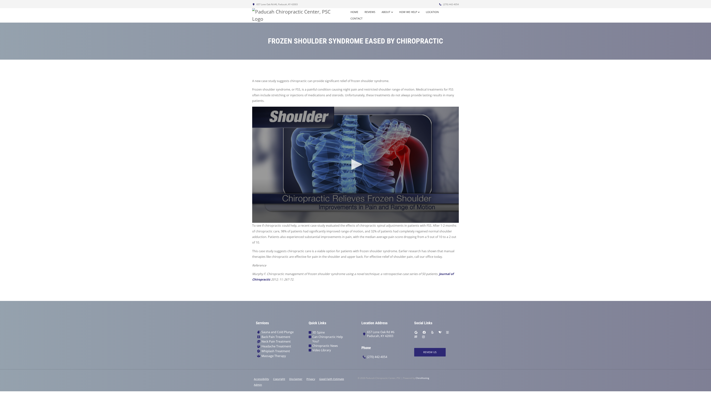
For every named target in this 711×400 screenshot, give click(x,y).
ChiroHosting (422, 378)
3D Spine (318, 332)
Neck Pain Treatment (276, 342)
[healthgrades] (440, 332)
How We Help (408, 12)
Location (432, 12)
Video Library (321, 350)
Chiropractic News (325, 346)
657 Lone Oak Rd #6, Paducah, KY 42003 (277, 4)
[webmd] (447, 332)
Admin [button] (258, 384)
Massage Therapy (273, 356)
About (386, 12)
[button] (355, 164)
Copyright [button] (279, 379)
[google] (416, 332)
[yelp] (432, 332)
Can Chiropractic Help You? (327, 339)
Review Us (430, 352)
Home (354, 12)
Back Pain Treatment (275, 337)
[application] (355, 165)
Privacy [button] (310, 379)
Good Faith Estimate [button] (331, 379)
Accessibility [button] (261, 379)
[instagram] (423, 337)
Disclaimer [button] (295, 379)
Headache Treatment (276, 346)
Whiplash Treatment (275, 351)
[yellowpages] (415, 337)
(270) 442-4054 (451, 4)
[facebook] (424, 332)
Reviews (370, 12)
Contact (357, 18)
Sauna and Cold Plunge (277, 332)
